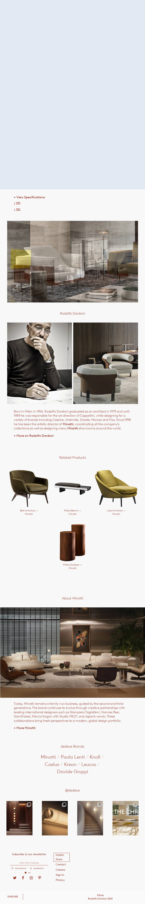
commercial (20, 868)
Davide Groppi (72, 771)
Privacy (60, 880)
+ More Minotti (24, 728)
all (29, 873)
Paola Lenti (73, 757)
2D (17, 203)
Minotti (68, 424)
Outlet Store (60, 857)
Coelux (52, 764)
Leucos (88, 764)
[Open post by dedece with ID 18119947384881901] (125, 818)
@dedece (72, 790)
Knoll (95, 757)
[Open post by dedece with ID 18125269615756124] (90, 818)
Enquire (13, 896)
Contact (61, 864)
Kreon (70, 764)
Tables (55, 23)
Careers (60, 869)
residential (38, 868)
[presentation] (33, 261)
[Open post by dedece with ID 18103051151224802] (55, 818)
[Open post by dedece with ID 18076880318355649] (19, 818)
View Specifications (29, 197)
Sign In (60, 875)
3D (17, 210)
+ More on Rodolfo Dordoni (34, 436)
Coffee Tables (73, 23)
